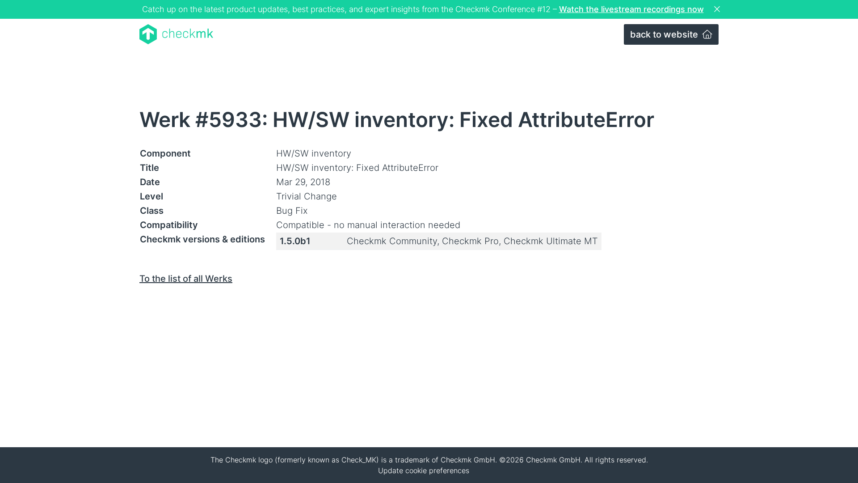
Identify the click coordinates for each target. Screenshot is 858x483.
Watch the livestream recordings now (631, 9)
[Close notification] (718, 9)
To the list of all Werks (185, 278)
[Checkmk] (176, 34)
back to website (665, 34)
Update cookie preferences (423, 470)
